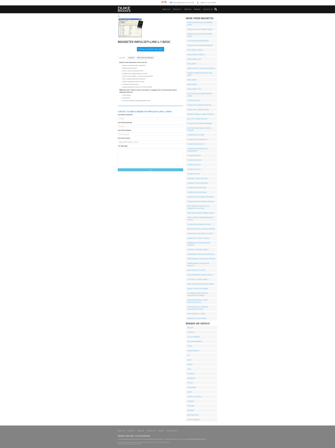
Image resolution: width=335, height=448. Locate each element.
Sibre (189, 392)
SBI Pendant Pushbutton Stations (200, 254)
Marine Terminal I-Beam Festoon (200, 114)
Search (215, 9)
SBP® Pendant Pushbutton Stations (201, 259)
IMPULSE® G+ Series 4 (195, 50)
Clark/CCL (191, 332)
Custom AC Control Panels (197, 279)
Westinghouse (193, 415)
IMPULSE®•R (191, 80)
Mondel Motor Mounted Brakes (200, 45)
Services (187, 9)
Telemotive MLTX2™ (194, 160)
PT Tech (190, 383)
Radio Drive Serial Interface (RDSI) (200, 213)
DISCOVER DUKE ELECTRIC (197, 439)
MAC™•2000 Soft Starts (196, 270)
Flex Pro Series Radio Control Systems (199, 129)
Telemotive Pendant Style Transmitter (197, 149)
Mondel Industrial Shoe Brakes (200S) (200, 23)
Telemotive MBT (193, 174)
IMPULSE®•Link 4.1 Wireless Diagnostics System (197, 308)
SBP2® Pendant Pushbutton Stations (198, 264)
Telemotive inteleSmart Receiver (200, 197)
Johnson (190, 373)
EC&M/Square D (193, 350)
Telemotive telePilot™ (196, 144)
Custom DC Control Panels (197, 249)
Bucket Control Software (197, 288)
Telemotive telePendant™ (197, 139)
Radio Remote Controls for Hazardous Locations (198, 207)
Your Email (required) (125, 122)
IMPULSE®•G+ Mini (194, 59)
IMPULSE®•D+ (192, 84)
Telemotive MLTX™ (194, 155)
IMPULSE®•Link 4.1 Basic (196, 314)
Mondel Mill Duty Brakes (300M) (199, 29)
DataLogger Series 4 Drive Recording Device (197, 301)
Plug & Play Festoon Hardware (199, 123)
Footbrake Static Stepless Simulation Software (197, 294)
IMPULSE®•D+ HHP (194, 89)
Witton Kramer (193, 419)
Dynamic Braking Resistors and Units (199, 74)
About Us (166, 9)
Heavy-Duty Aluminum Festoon (199, 105)
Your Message (122, 146)
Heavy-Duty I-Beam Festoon (198, 109)
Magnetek (191, 378)
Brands (197, 9)
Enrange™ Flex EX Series (196, 318)
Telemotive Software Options (199, 224)
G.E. (188, 355)
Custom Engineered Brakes (198, 41)
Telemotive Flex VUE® (195, 135)
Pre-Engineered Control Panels (200, 275)
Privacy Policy (171, 431)
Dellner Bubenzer (194, 341)
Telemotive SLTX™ (194, 164)
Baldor (190, 327)
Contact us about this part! (150, 49)
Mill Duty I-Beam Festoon (197, 119)
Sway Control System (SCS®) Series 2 (201, 68)
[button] (119, 16)
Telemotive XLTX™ (194, 169)
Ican (189, 369)
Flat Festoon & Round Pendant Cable (199, 94)
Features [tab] (122, 58)
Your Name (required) (125, 115)
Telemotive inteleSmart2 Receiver (200, 201)
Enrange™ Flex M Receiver (197, 183)
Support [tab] (131, 58)
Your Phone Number (124, 130)
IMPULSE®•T (191, 64)
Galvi (189, 360)
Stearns (190, 401)
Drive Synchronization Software (200, 284)
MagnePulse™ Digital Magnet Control (198, 244)
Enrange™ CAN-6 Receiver (197, 178)
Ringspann (191, 387)
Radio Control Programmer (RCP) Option (200, 218)
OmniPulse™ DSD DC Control (198, 238)
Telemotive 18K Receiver (196, 192)
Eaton (189, 346)
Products (177, 9)
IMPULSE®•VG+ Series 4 (196, 54)
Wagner (190, 410)
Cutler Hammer (193, 337)
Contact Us (208, 9)
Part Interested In (124, 138)
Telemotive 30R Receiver (196, 187)
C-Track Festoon (193, 100)
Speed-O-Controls (194, 396)
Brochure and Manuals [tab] (145, 58)
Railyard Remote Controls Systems (201, 229)
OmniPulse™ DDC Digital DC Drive (200, 233)
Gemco (190, 364)
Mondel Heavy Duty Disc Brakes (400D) (199, 35)
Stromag (190, 406)
